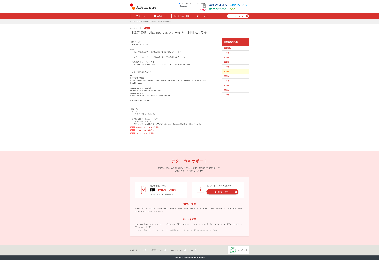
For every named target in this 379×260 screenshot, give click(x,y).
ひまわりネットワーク (137, 250)
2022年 (226, 76)
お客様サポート (163, 16)
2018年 (226, 95)
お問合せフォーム (222, 192)
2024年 (226, 67)
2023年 (226, 71)
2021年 (226, 81)
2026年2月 (228, 53)
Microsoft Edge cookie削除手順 (147, 127)
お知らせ (138, 21)
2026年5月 (228, 48)
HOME (132, 21)
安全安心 (240, 250)
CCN (192, 250)
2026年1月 (228, 57)
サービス (142, 16)
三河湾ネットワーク (158, 250)
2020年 (226, 85)
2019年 (226, 90)
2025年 (226, 62)
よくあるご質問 (184, 16)
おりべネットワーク (177, 250)
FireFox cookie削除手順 (145, 133)
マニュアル (204, 16)
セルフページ (238, 16)
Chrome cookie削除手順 (145, 130)
